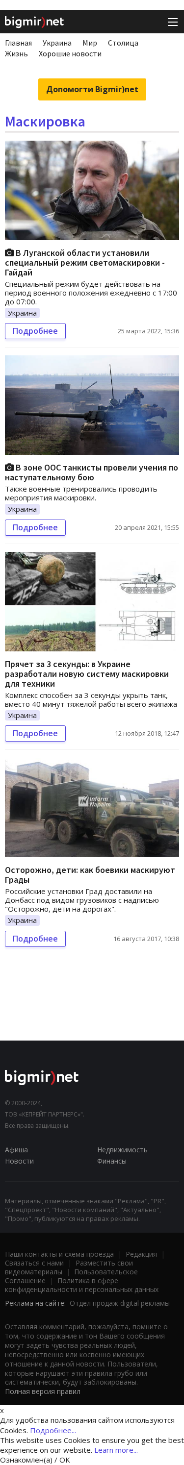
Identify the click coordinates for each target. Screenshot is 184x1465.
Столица (123, 43)
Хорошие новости (70, 53)
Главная (18, 43)
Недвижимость (122, 1149)
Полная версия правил (42, 1391)
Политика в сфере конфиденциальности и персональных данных (81, 1285)
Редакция (141, 1254)
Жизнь (16, 53)
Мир (89, 43)
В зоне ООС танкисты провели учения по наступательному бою (91, 472)
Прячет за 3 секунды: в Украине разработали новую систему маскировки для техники (87, 673)
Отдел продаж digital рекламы (120, 1303)
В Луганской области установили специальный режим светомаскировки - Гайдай (85, 262)
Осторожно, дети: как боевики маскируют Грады (90, 874)
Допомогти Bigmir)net (92, 89)
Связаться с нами (34, 1262)
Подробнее (35, 330)
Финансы (112, 1161)
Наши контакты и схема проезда (59, 1254)
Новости (19, 1161)
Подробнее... (53, 1430)
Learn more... (116, 1450)
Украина (57, 43)
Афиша (16, 1149)
